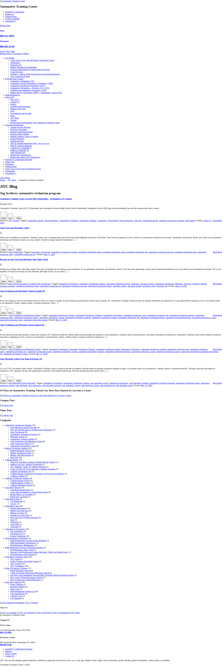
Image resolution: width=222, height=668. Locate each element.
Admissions (15, 63)
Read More (217, 221)
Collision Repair (11, 460)
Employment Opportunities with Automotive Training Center (35, 123)
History (13, 104)
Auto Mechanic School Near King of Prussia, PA (21, 359)
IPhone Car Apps (17, 513)
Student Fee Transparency (20, 155)
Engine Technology (18, 536)
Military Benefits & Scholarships (23, 67)
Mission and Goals (17, 109)
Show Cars (14, 589)
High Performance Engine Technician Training (24, 547)
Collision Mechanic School (21, 485)
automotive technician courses (35, 320)
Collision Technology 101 (20, 471)
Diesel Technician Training (16, 568)
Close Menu (5, 178)
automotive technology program (62, 315)
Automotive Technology (22, 81)
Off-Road (14, 522)
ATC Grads (15, 559)
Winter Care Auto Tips (19, 511)
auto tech (137, 221)
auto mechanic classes (90, 385)
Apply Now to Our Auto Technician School (23, 169)
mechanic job (162, 286)
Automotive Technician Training (64, 252)
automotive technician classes (100, 286)
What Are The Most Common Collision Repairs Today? (33, 462)
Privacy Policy (11, 654)
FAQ (12, 111)
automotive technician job (137, 252)
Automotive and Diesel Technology (27, 86)
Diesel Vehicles (16, 584)
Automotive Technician (68, 221)
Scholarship (10, 171)
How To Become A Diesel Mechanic (25, 580)
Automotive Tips (12, 506)
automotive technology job (129, 318)
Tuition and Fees (17, 141)
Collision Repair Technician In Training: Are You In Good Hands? (37, 474)
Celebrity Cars (16, 596)
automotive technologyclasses (153, 318)
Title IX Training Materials (21, 146)
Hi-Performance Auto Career (22, 550)
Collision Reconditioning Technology (28, 90)
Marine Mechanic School (20, 451)
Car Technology (16, 531)
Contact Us (14, 102)
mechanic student (135, 286)
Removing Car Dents (18, 497)
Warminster (4, 41)
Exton (2, 31)
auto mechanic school (99, 383)
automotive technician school (90, 252)
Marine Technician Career (20, 453)
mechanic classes (120, 286)
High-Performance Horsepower (23, 543)
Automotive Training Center (16, 557)
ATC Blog (14, 118)
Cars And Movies (17, 594)
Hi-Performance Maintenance (22, 545)
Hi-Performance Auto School (22, 554)
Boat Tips (14, 457)
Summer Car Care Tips (19, 515)
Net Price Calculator (18, 129)
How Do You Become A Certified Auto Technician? (29, 284)
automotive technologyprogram (178, 318)
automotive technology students (78, 318)
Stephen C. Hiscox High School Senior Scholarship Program (35, 74)
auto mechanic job (107, 385)
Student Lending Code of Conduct (24, 136)
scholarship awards (150, 221)
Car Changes (15, 598)
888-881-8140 (7, 46)
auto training (190, 221)
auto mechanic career (124, 385)
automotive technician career (114, 252)
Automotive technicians (164, 284)
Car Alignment (16, 501)
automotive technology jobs (11, 320)
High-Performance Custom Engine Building (28, 541)
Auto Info (14, 527)
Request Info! (5, 54)
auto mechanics (35, 385)
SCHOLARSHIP (12, 19)
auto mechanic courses (71, 385)
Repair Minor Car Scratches (21, 494)
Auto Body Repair (12, 487)
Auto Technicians (15, 252)
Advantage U (10, 21)
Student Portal (11, 17)
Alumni (13, 120)
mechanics (135, 284)
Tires (12, 520)
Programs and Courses (14, 79)
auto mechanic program (51, 385)
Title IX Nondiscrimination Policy (29, 143)
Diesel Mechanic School (20, 571)
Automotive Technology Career (23, 446)
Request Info (5, 25)
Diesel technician (126, 221)
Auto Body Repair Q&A (20, 490)
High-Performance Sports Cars (22, 591)
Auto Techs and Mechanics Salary (15, 228)
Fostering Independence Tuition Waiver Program (30, 69)
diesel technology (52, 221)
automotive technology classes (16, 354)
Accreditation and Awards (20, 113)
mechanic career (149, 286)
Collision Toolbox (17, 476)
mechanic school (147, 284)
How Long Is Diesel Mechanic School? (26, 577)
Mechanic (179, 284)
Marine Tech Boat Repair (20, 455)
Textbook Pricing (17, 139)
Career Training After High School (24, 561)
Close (12, 51)
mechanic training (199, 284)
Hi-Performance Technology (16, 538)
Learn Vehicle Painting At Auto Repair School (29, 492)
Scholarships (113, 221)
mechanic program (7, 286)
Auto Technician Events (20, 76)
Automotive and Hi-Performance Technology (31, 83)
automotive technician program (171, 221)
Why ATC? (15, 99)
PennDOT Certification (14, 12)
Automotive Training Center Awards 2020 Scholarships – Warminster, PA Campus (36, 199)
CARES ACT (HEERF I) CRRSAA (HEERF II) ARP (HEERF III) (20, 150)
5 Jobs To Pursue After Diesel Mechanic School (29, 573)
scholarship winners (35, 221)
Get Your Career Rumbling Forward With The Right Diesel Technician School (42, 575)
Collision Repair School (20, 481)
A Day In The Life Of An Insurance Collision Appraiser (33, 469)
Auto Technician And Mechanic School (24, 315)
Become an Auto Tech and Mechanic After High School (24, 259)
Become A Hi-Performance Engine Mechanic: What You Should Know (39, 552)
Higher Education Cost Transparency (25, 157)
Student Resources (12, 95)
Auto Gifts (14, 524)
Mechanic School (17, 437)
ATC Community (17, 566)
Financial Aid (15, 65)
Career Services (16, 72)
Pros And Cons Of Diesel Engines (24, 517)
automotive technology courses (51, 318)
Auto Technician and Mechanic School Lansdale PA (22, 291)
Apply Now (5, 51)
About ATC (10, 97)
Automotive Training (87, 221)
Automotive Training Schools (22, 439)
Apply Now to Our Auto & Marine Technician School (32, 60)
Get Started (9, 58)
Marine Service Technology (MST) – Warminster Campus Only (36, 93)
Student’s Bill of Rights (19, 134)
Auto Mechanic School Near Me (21, 383)
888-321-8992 (7, 35)
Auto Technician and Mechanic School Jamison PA (22, 325)
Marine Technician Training (16, 448)
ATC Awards (13, 221)
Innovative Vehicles (13, 582)
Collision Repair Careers (20, 483)
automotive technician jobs (185, 252)
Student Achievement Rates (21, 132)
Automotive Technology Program (24, 434)
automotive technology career (204, 318)
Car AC (13, 504)
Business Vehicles (17, 587)
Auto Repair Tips (12, 499)
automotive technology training (104, 318)
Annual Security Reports (20, 127)
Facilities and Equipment (20, 106)
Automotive (102, 221)
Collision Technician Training (17, 478)
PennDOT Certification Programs (18, 159)
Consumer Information (14, 125)
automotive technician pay (25, 254)
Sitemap (8, 651)
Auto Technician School (20, 444)
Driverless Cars (16, 534)
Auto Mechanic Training (139, 383)
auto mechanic (21, 385)
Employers (9, 14)
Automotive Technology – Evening (29, 88)
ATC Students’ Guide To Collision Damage (28, 467)
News (12, 116)
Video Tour (9, 162)
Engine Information (18, 508)
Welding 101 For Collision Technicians (26, 464)
